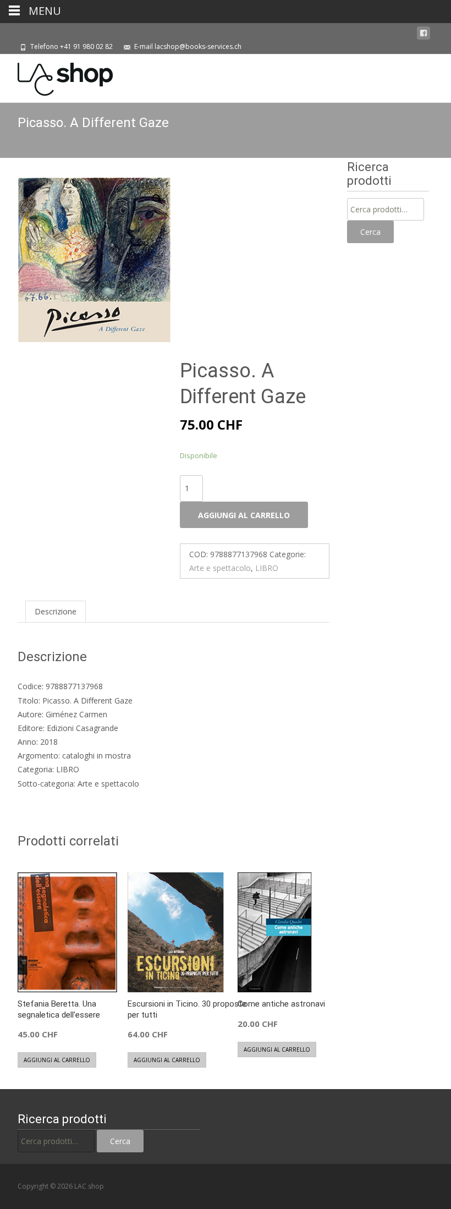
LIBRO (266, 568)
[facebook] (423, 33)
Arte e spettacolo (220, 568)
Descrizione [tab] (55, 611)
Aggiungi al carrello (244, 515)
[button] (164, 194)
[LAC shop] (56, 76)
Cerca (370, 232)
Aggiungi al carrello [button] (57, 1060)
